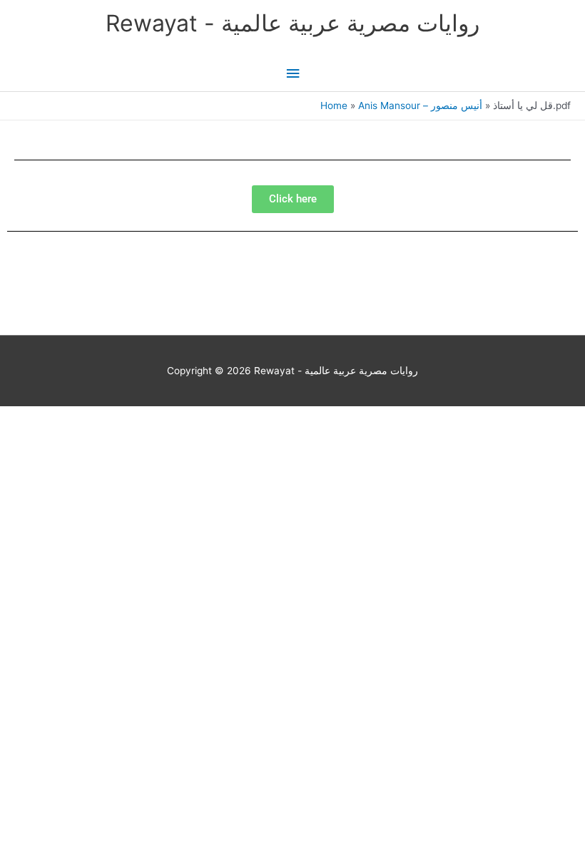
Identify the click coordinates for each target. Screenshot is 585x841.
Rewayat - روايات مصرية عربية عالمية (292, 23)
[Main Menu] (292, 73)
